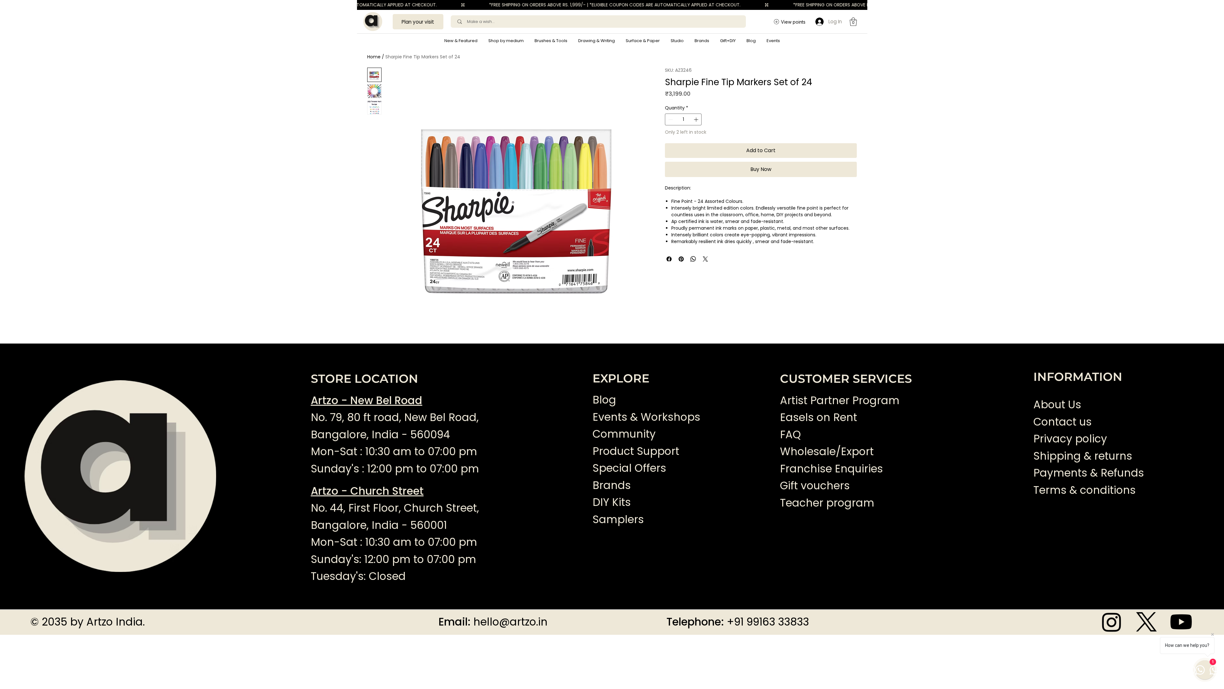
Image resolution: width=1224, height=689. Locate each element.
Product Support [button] (636, 451)
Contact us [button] (1062, 421)
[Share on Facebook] (669, 259)
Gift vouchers (815, 485)
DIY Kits (612, 502)
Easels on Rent (818, 417)
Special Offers (629, 468)
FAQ (790, 434)
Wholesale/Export (827, 451)
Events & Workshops (646, 417)
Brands (612, 485)
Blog (604, 399)
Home (374, 57)
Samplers (618, 519)
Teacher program (827, 502)
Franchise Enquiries (831, 468)
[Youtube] (1181, 621)
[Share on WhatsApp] (693, 259)
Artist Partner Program (840, 400)
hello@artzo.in (510, 621)
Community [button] (624, 433)
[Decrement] (670, 119)
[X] (1146, 621)
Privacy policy (1070, 438)
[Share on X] (705, 259)
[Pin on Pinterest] (681, 259)
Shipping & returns (1082, 455)
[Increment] (697, 119)
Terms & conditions (1086, 490)
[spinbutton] (683, 119)
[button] (506, 41)
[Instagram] (1111, 621)
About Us (1057, 404)
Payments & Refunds (1088, 472)
